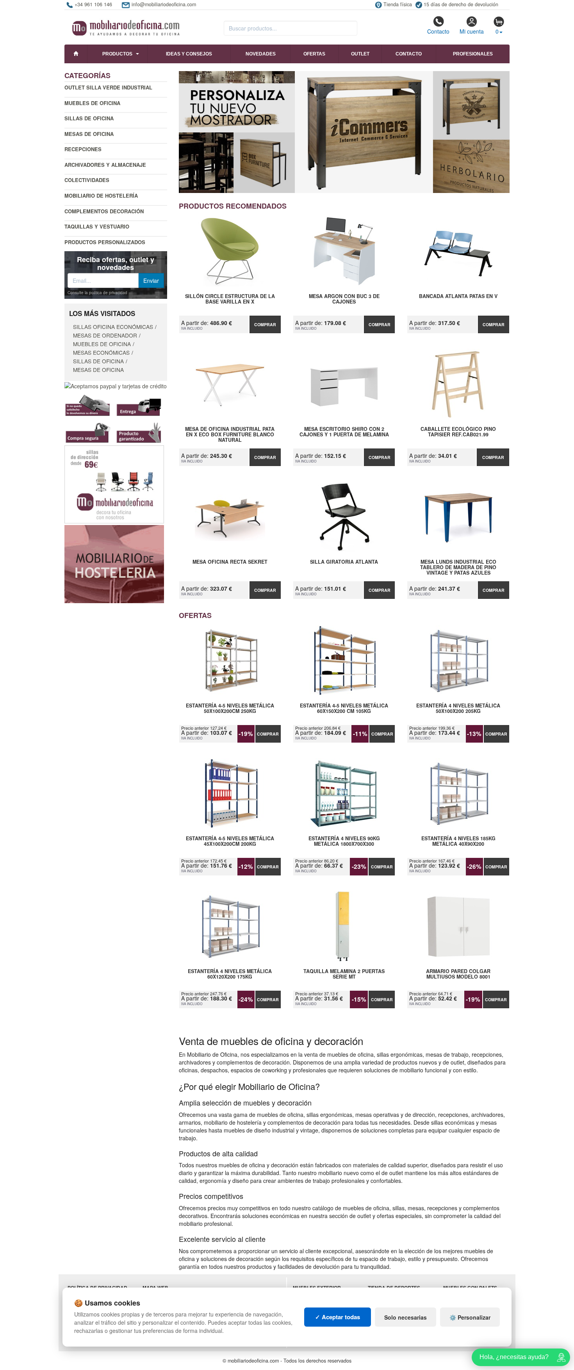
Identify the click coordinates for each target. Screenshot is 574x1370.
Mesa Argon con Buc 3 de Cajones (344, 299)
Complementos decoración (104, 211)
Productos (117, 54)
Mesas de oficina (89, 134)
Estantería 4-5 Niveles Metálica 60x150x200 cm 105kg (344, 708)
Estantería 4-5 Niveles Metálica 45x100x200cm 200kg (230, 841)
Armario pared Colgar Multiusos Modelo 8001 (458, 974)
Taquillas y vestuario (96, 226)
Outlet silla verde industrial (108, 87)
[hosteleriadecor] (114, 563)
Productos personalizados (104, 242)
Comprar (265, 324)
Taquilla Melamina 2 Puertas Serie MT (344, 974)
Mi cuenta (472, 31)
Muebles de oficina (92, 103)
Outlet (360, 54)
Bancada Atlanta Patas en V (458, 296)
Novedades (261, 54)
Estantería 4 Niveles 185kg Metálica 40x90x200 (458, 841)
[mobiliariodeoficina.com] (124, 25)
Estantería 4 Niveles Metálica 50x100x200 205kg (458, 708)
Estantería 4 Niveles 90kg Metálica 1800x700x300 (344, 841)
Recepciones (83, 149)
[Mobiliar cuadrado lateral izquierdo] (114, 484)
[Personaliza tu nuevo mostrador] (344, 132)
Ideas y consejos (189, 54)
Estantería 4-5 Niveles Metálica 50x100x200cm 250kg (230, 708)
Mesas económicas (101, 352)
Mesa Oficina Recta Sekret (230, 562)
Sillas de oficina (89, 118)
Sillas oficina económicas (113, 326)
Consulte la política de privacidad (97, 292)
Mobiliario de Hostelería (101, 195)
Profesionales (473, 54)
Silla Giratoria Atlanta (344, 562)
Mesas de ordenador (105, 335)
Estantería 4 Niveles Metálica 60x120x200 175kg (230, 974)
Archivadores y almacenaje (105, 164)
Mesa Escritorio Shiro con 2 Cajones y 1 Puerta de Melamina (344, 432)
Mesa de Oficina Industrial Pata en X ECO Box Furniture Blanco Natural (230, 434)
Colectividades (86, 180)
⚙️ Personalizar (469, 1317)
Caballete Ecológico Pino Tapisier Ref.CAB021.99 (458, 432)
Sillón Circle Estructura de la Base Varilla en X (230, 299)
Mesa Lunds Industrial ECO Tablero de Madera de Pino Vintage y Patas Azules (458, 567)
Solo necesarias (405, 1317)
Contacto (438, 31)
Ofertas (314, 54)
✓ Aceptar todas (337, 1317)
